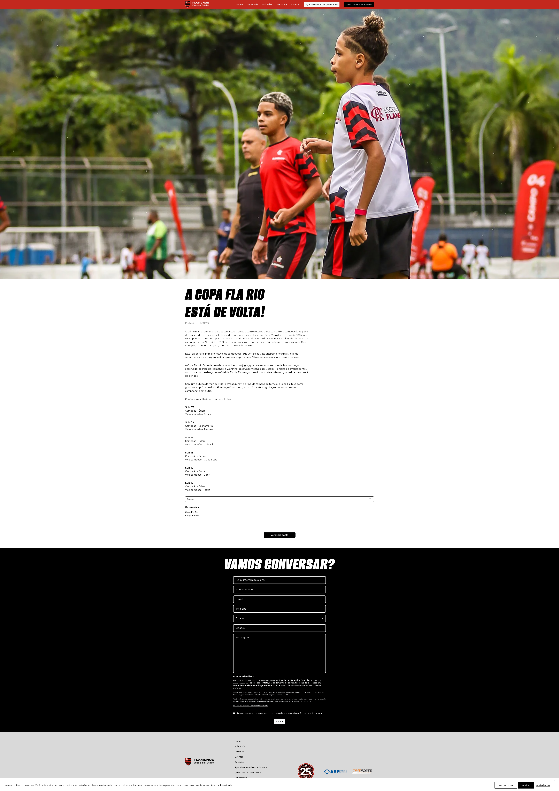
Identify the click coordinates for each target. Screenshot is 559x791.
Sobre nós (252, 4)
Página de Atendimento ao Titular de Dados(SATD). (289, 701)
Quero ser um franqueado (359, 4)
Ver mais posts (279, 535)
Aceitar (526, 785)
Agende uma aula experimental (322, 4)
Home (239, 4)
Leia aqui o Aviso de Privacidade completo (250, 705)
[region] (279, 784)
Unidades (267, 4)
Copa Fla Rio (191, 512)
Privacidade (241, 777)
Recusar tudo (506, 785)
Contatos (294, 4)
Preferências (543, 785)
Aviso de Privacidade (221, 785)
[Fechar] (556, 780)
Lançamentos (192, 515)
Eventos (281, 4)
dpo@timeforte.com (247, 701)
